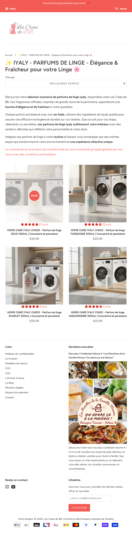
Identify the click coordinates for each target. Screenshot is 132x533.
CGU (7, 373)
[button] (30, 224)
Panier (123, 8)
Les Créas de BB (53, 518)
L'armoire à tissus (14, 378)
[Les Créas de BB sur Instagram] (7, 487)
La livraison (11, 358)
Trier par (10, 77)
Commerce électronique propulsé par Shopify (88, 518)
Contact (9, 397)
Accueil (9, 55)
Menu (12, 8)
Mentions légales (14, 387)
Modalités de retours (16, 363)
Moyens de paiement (16, 392)
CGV (7, 368)
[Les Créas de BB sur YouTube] (13, 487)
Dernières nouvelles (81, 346)
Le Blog (9, 382)
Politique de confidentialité (19, 353)
